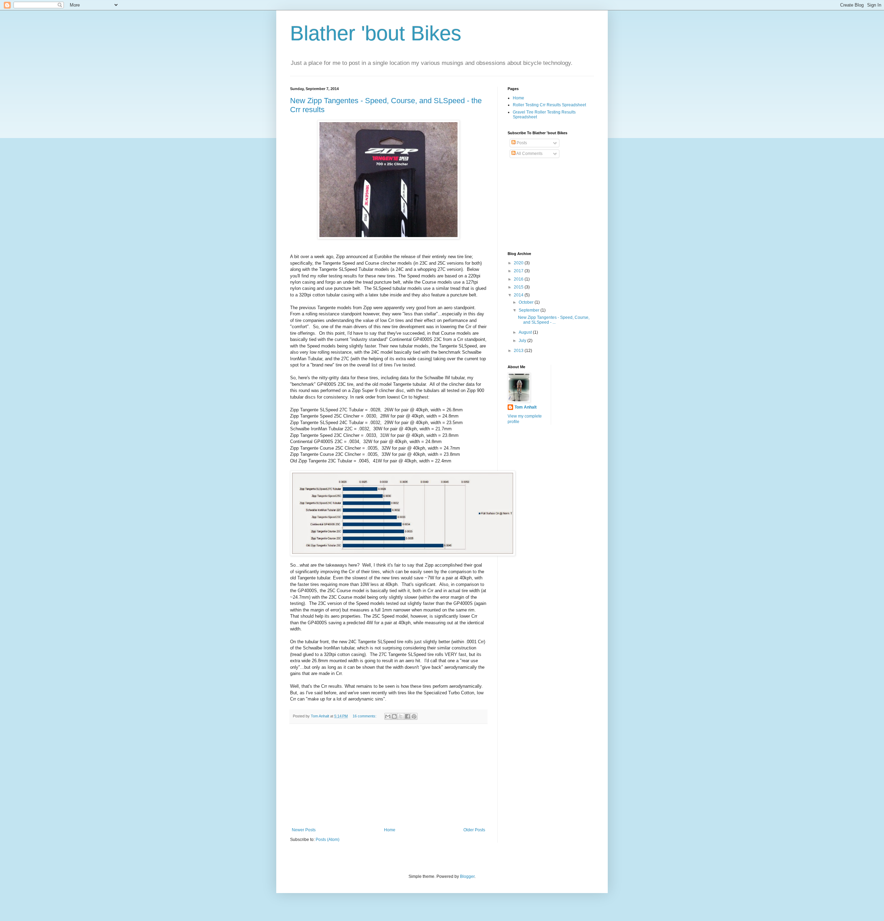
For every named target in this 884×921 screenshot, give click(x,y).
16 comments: (365, 716)
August (526, 332)
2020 (519, 263)
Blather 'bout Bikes (375, 33)
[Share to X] (400, 716)
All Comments (529, 153)
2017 (519, 270)
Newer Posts (304, 829)
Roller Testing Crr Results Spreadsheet (549, 104)
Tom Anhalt (526, 407)
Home (389, 829)
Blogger (467, 876)
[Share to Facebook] (407, 716)
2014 (519, 295)
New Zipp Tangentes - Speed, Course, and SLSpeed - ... (553, 320)
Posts (521, 142)
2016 (519, 279)
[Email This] (387, 716)
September (529, 310)
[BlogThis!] (394, 716)
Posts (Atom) (327, 839)
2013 (519, 350)
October (527, 302)
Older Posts (474, 829)
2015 (519, 287)
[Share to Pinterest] (414, 716)
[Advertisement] (388, 776)
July (523, 340)
